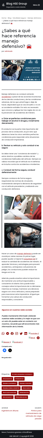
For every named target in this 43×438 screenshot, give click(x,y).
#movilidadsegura (9, 392)
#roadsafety (7, 397)
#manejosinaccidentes (11, 388)
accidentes (6, 97)
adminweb (8, 51)
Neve (4, 432)
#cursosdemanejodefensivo (22, 374)
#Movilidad (27, 388)
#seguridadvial (21, 397)
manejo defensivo (24, 253)
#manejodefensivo (9, 383)
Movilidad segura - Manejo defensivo (27, 18)
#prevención (24, 392)
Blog (9, 18)
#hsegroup (19, 379)
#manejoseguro (26, 383)
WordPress (27, 432)
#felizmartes (7, 379)
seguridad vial (29, 259)
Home (4, 18)
